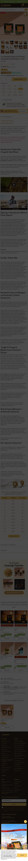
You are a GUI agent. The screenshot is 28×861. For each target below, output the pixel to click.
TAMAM (22, 855)
